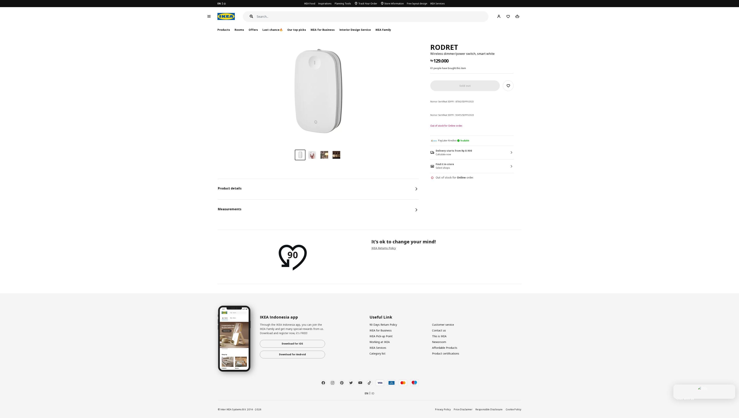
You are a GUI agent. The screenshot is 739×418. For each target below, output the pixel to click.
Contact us (439, 330)
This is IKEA (439, 336)
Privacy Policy (443, 409)
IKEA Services (437, 3)
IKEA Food (309, 3)
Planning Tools (343, 3)
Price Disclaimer (463, 409)
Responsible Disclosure (489, 409)
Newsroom (439, 342)
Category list (377, 353)
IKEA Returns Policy (383, 248)
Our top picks (296, 30)
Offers (253, 30)
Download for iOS (292, 343)
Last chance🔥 (272, 30)
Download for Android (292, 354)
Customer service (443, 324)
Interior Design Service (355, 30)
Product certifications (445, 353)
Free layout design (417, 3)
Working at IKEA (380, 342)
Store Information (394, 3)
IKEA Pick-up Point (381, 336)
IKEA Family (383, 30)
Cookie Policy (513, 409)
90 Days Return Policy (383, 324)
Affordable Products (444, 348)
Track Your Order (367, 3)
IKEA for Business (323, 30)
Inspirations (325, 3)
